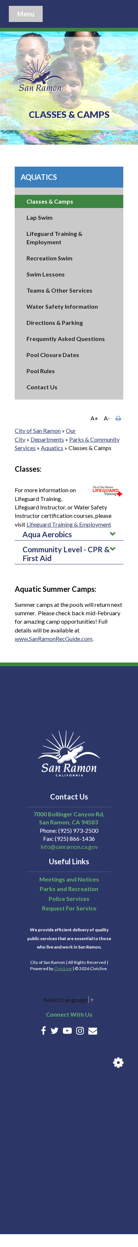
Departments (47, 439)
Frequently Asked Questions (65, 338)
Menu (26, 14)
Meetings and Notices (69, 879)
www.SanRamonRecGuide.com (53, 638)
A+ (94, 418)
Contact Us (41, 386)
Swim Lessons (45, 274)
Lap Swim (39, 217)
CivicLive (63, 968)
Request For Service (69, 908)
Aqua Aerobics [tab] (47, 534)
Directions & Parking (54, 322)
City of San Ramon (38, 430)
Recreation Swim (49, 258)
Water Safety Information (62, 306)
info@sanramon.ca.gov (69, 846)
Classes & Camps (49, 201)
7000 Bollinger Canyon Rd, (69, 813)
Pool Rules (40, 370)
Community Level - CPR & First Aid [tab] (66, 554)
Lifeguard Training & (52, 524)
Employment (95, 524)
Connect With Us (69, 1014)
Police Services (69, 898)
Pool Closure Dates (52, 354)
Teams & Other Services (59, 290)
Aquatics (39, 176)
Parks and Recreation (69, 888)
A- (107, 418)
